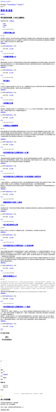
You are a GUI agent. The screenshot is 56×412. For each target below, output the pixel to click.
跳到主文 (3, 14)
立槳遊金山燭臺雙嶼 (10, 126)
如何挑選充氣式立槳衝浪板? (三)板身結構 (18, 245)
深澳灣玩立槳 (8, 103)
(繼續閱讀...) (3, 43)
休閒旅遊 (12, 21)
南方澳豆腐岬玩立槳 (10, 225)
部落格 (5, 25)
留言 (11, 46)
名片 (4, 27)
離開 (8, 409)
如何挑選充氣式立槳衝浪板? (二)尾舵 (16, 307)
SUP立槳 (11, 48)
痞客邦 (7, 46)
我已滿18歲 (3, 409)
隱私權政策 (35, 393)
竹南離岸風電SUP (9, 57)
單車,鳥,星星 (7, 10)
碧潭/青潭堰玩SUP (10, 276)
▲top (2, 51)
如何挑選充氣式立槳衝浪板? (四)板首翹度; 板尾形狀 (22, 177)
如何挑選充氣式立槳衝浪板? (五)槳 (16, 152)
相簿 (4, 23)
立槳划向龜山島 (9, 33)
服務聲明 (41, 393)
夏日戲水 (6, 81)
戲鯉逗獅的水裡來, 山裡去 (12, 202)
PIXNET (17, 393)
